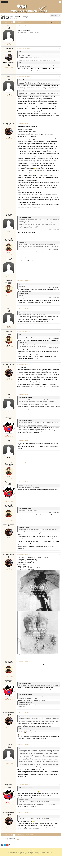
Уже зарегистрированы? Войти (39, 6)
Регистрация (53, 6)
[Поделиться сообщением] (59, 25)
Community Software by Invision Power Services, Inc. (31, 853)
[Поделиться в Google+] (7, 845)
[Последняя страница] (23, 22)
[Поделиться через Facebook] (2, 845)
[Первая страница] (3, 22)
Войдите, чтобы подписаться (9, 15)
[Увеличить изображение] (38, 590)
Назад (6, 22)
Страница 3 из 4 (29, 22)
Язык (28, 850)
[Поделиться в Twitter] (5, 845)
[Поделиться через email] (9, 845)
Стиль (33, 850)
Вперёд (19, 22)
